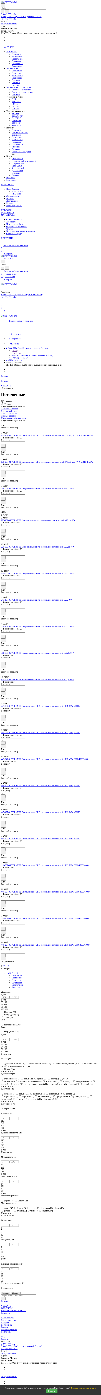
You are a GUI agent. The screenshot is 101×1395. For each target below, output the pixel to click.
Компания (5, 1313)
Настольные (17, 980)
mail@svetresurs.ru (9, 24)
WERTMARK (18, 191)
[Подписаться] (3, 1298)
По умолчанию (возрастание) (14, 418)
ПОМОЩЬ (6, 1332)
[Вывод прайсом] (5, 423)
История (10, 198)
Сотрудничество (13, 196)
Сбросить (15, 1293)
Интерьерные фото (14, 224)
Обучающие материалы (16, 226)
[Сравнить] (3, 449)
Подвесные (17, 982)
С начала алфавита (9, 409)
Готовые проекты (14, 206)
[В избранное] (3, 445)
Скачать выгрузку (14, 233)
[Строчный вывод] (3, 423)
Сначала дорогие (8, 416)
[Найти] (7, 11)
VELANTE (17, 194)
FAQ (3, 1337)
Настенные (17, 978)
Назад (15, 350)
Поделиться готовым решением (20, 231)
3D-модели (11, 222)
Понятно (51, 1391)
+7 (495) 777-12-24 (9, 19)
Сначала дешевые (9, 413)
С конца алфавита (9, 411)
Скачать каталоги (14, 219)
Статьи (9, 229)
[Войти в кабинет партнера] (2, 303)
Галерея (9, 203)
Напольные (17, 975)
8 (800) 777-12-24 (8, 14)
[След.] (1, 964)
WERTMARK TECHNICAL (13, 1310)
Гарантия (5, 1339)
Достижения (11, 201)
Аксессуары (17, 987)
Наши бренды (12, 189)
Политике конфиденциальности (83, 1388)
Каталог (4, 1301)
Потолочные (17, 985)
